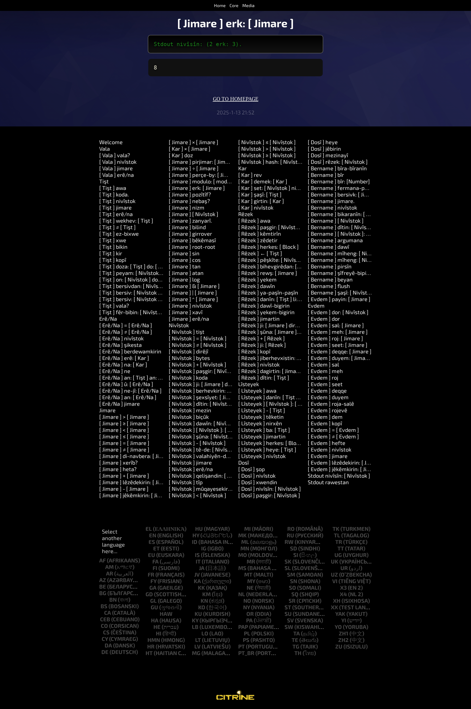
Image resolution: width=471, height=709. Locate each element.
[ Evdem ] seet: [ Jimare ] (337, 344)
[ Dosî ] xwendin (257, 482)
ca (107, 612)
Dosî (243, 462)
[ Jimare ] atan (186, 272)
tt (340, 548)
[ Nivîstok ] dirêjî (188, 351)
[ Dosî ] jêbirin (324, 148)
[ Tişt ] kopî (112, 259)
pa (249, 620)
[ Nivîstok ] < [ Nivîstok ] (197, 495)
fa (155, 561)
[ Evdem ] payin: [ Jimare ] (339, 299)
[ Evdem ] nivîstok (329, 449)
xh (336, 600)
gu (154, 607)
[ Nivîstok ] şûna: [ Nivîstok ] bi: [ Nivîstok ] (220, 436)
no (247, 600)
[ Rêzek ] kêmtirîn (259, 233)
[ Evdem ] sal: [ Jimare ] (336, 325)
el (149, 528)
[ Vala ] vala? (114, 155)
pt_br (246, 653)
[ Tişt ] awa (112, 187)
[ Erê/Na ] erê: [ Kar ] (124, 357)
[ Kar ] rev (250, 174)
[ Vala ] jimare (116, 168)
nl (241, 594)
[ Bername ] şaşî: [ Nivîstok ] (342, 292)
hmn (153, 640)
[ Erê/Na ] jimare (119, 403)
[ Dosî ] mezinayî (328, 155)
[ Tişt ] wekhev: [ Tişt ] (126, 220)
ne (250, 587)
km (206, 594)
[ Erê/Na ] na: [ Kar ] (123, 364)
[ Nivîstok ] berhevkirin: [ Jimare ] (209, 390)
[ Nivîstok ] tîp (186, 482)
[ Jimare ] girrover (190, 233)
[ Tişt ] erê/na (116, 214)
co (104, 625)
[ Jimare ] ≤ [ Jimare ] (124, 436)
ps (246, 640)
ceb (105, 619)
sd (293, 548)
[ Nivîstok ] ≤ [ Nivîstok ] (267, 142)
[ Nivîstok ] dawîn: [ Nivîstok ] (204, 423)
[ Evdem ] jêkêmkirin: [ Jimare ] (345, 469)
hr (151, 646)
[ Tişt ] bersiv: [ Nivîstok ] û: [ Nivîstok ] (145, 292)
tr (338, 541)
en (152, 535)
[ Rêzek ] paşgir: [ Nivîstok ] (271, 227)
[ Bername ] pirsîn (330, 266)
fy (153, 581)
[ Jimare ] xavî (186, 312)
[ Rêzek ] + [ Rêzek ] (261, 338)
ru (290, 535)
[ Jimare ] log (184, 279)
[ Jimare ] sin (184, 253)
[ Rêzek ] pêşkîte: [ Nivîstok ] (272, 259)
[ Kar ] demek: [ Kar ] (262, 181)
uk (334, 561)
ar (109, 573)
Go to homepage (235, 99)
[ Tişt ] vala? (114, 305)
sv (290, 620)
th (297, 653)
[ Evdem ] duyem (328, 397)
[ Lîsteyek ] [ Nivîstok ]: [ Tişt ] (274, 403)
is (197, 555)
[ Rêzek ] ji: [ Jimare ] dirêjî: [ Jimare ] (282, 325)
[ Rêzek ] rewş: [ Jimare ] (267, 272)
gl (153, 600)
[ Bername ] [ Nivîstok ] (336, 220)
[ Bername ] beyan (330, 279)
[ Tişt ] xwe (112, 240)
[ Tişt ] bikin (113, 246)
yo (338, 626)
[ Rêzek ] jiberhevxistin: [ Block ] (277, 357)
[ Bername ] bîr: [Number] (339, 181)
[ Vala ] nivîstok (118, 161)
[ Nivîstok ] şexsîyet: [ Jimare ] (205, 397)
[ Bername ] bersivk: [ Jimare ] (344, 194)
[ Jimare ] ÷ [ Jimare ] (194, 168)
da (108, 645)
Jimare (107, 410)
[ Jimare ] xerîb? (118, 462)
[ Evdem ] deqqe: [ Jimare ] (340, 351)
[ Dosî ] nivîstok (257, 475)
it (198, 561)
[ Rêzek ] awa (254, 220)
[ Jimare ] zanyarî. (190, 220)
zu (338, 646)
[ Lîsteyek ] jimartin (262, 436)
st (288, 607)
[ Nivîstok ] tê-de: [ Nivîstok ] (203, 449)
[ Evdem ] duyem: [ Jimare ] (340, 357)
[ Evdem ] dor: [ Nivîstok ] (338, 312)
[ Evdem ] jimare (328, 456)
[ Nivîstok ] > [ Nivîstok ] (267, 148)
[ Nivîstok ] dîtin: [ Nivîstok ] (202, 403)
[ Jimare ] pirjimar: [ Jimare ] (203, 161)
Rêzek (245, 214)
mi (247, 528)
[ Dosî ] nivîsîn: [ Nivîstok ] (269, 488)
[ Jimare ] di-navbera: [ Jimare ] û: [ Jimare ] (151, 456)
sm (291, 574)
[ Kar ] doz (181, 155)
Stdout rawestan (328, 482)
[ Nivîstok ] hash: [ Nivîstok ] (272, 161)
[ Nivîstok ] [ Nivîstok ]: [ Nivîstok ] (210, 429)
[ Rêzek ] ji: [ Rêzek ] (262, 344)
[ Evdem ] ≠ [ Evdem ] (333, 436)
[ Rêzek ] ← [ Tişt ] (260, 253)
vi (334, 581)
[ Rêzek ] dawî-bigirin (264, 305)
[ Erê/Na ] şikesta (120, 344)
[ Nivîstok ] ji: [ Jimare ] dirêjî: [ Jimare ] (215, 384)
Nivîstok (179, 325)
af (102, 560)
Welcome (111, 142)
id (194, 541)
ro (291, 528)
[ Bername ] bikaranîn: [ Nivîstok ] (348, 214)
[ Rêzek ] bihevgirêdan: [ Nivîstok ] (279, 266)
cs (106, 632)
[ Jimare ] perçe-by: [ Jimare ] (204, 174)
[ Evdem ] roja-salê (331, 403)
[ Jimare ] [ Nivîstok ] (193, 214)
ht (149, 653)
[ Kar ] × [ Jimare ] (189, 148)
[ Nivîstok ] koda (188, 377)
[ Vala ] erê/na (116, 174)
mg (196, 653)
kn (204, 600)
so (292, 587)
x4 (343, 594)
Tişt (104, 181)
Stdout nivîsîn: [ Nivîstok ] (339, 475)
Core (234, 5)
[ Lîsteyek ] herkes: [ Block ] (271, 443)
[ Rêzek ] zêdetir (257, 240)
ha (154, 620)
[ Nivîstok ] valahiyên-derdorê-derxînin (217, 456)
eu (151, 555)
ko (201, 607)
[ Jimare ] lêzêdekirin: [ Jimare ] (137, 482)
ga (152, 587)
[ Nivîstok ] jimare (190, 462)
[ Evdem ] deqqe (327, 390)
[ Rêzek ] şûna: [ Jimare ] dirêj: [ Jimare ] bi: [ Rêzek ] (300, 331)
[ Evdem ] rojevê (327, 410)
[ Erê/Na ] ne (114, 371)
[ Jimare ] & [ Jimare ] (194, 286)
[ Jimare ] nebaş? (189, 201)
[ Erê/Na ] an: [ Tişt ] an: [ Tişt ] (136, 377)
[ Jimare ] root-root (192, 246)
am (109, 566)
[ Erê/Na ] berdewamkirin (130, 351)
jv (197, 574)
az (102, 580)
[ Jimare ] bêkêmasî (192, 240)
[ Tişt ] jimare (115, 207)
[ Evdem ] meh (325, 371)
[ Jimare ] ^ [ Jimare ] (193, 299)
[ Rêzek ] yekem (257, 279)
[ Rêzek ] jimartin (259, 318)
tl (337, 535)
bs (104, 606)
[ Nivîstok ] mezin (190, 410)
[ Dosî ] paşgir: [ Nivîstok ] (269, 495)
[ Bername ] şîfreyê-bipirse (341, 272)
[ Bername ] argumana (335, 240)
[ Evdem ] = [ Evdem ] (333, 429)
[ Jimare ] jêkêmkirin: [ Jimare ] (136, 495)
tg (295, 646)
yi (343, 620)
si (295, 555)
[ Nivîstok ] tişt (186, 331)
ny (246, 607)
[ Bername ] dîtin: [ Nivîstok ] (342, 227)
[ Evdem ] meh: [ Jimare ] (338, 331)
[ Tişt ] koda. (114, 194)
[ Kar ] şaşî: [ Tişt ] (260, 194)
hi (158, 633)
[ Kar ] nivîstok (255, 207)
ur (344, 568)
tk (336, 528)
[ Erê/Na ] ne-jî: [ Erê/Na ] (130, 390)
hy (195, 535)
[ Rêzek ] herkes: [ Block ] (268, 246)
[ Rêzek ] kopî (254, 351)
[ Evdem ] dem (325, 416)
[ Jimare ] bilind (187, 227)
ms (242, 568)
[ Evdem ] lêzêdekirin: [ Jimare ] (346, 462)
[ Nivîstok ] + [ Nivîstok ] (197, 364)
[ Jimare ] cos (185, 259)
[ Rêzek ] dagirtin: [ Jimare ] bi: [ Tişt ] (283, 371)
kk (201, 587)
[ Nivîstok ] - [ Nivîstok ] (197, 443)
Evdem (316, 305)
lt (198, 640)
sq (294, 594)
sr (292, 600)
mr (251, 561)
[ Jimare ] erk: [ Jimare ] (197, 187)
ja (201, 568)
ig (203, 548)
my (251, 581)
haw (166, 613)
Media (248, 5)
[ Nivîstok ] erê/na (191, 469)
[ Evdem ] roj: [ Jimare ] (335, 338)
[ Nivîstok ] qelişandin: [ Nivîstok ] (209, 475)
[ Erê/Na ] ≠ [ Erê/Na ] (125, 331)
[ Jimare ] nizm (186, 207)
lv (197, 646)
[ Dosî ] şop (251, 469)
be (102, 586)
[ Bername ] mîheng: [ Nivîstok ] (346, 253)
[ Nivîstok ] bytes (189, 357)
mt (248, 574)
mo (242, 555)
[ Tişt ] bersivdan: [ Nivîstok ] (134, 286)
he (157, 626)
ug (338, 555)
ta (296, 633)
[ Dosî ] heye (323, 142)
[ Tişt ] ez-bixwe (119, 233)
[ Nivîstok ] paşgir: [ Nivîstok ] (204, 371)
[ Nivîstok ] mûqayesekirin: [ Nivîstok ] (215, 488)
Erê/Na (108, 318)
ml (245, 541)
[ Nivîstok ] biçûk (189, 416)
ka (197, 581)
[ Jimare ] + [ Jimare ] (124, 475)
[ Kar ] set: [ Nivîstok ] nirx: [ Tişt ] (278, 187)
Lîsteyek (248, 384)
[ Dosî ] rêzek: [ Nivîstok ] (338, 161)
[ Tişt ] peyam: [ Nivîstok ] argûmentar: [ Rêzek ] (157, 272)
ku (198, 613)
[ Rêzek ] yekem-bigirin (266, 312)
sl (288, 568)
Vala (104, 148)
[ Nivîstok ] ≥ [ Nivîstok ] (267, 155)
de (104, 652)
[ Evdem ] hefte (326, 443)
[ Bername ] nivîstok (332, 207)
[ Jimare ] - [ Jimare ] (124, 488)
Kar (242, 168)
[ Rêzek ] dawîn (256, 286)
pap (243, 626)
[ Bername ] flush (329, 286)
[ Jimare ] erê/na (189, 318)
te (295, 640)
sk (288, 561)
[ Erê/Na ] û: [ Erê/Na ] (126, 384)
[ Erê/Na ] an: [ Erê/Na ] (127, 397)
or (250, 613)
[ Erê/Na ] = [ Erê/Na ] (125, 325)
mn (244, 548)
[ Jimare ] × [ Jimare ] (193, 142)
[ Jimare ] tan (185, 266)
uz (334, 574)
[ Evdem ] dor (324, 318)
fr (151, 574)
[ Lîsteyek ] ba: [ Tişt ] (264, 429)
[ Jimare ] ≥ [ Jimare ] (124, 423)
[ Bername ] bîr (326, 174)
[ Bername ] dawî (328, 246)
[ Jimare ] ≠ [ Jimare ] (124, 449)
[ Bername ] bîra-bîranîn (337, 168)
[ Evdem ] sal (323, 364)
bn (113, 599)
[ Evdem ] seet (325, 384)
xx (334, 607)
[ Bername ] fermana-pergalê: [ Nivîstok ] (358, 187)
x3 (343, 587)
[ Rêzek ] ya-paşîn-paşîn (268, 292)
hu (199, 528)
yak (340, 613)
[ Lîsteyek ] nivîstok (262, 456)
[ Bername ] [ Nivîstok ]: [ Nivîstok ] (350, 233)
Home (220, 5)
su (288, 613)
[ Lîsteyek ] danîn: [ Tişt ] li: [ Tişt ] (279, 397)
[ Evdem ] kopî (325, 423)
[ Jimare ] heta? (118, 469)
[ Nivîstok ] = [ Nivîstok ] (198, 338)
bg (102, 593)
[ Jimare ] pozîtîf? (190, 194)
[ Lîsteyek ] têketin (261, 416)
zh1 (343, 633)
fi (155, 568)
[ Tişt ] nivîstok (117, 201)
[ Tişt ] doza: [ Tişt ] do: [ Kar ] (134, 266)
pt (241, 646)
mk (242, 535)
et (156, 548)
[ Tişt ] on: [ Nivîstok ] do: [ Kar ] (137, 279)
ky (195, 620)
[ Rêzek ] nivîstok (259, 364)
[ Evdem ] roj (323, 377)
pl (247, 633)
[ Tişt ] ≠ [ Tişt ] (117, 227)
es (152, 541)
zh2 (343, 640)
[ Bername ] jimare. (331, 201)
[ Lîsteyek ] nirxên (260, 423)
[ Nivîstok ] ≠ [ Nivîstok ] (198, 344)
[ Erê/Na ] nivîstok (121, 338)
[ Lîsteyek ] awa (257, 390)
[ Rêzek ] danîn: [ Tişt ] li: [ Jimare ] (279, 299)
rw (289, 541)
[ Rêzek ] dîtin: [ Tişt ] (263, 377)
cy (105, 638)
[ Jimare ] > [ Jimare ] (124, 416)
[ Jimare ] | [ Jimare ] (193, 292)
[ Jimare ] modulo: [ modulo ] (203, 181)
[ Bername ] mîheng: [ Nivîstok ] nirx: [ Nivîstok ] (366, 259)
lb (195, 626)
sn (293, 581)
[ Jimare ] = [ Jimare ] (124, 443)
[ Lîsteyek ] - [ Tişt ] (261, 410)
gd (149, 594)
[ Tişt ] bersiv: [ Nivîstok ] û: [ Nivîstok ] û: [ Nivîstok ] (162, 299)
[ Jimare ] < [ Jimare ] (124, 429)
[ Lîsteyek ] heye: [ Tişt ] (267, 449)
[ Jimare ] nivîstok (190, 305)
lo (204, 633)
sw (289, 626)
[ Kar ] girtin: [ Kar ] (261, 201)
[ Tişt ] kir (110, 253)
